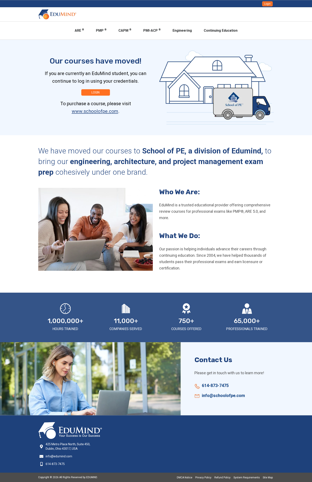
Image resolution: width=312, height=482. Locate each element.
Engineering (182, 30)
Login (267, 3)
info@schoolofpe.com (223, 395)
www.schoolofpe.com (95, 111)
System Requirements (246, 477)
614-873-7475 (215, 385)
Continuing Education (221, 30)
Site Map (268, 477)
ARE (79, 30)
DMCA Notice (184, 477)
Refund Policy (222, 477)
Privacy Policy (203, 477)
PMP (101, 30)
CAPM (124, 30)
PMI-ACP (152, 30)
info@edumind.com (59, 456)
